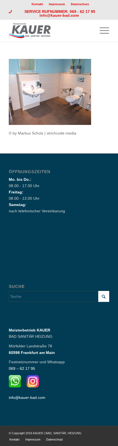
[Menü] (101, 31)
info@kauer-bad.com (59, 15)
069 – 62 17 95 (22, 368)
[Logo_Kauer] (49, 31)
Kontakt (37, 4)
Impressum (57, 4)
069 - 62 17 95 (83, 11)
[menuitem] (37, 4)
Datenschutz (80, 4)
